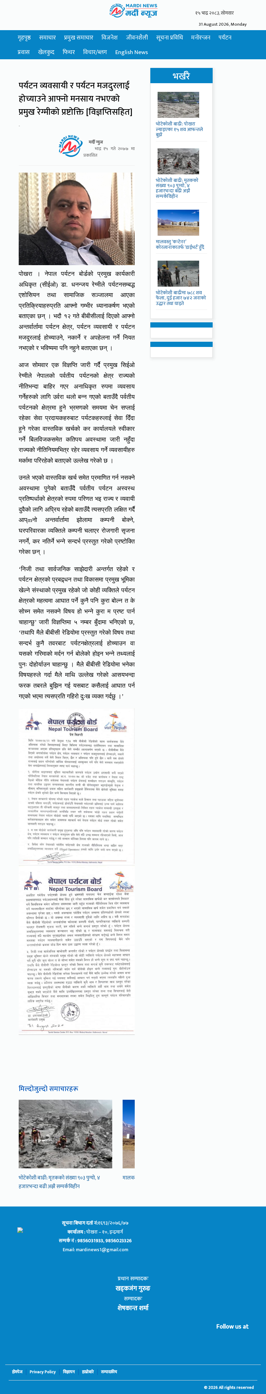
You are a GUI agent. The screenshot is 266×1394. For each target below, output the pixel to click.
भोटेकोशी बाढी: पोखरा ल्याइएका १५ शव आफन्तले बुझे (179, 129)
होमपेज (17, 1372)
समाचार (47, 38)
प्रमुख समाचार (78, 38)
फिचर (69, 52)
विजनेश (109, 38)
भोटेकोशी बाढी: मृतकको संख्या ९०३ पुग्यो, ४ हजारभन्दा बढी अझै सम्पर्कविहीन (59, 1182)
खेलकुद (46, 52)
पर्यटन (225, 38)
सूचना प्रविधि (169, 38)
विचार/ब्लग (95, 52)
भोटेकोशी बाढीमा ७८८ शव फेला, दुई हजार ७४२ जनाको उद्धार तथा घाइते (181, 298)
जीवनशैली (137, 38)
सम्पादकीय (109, 1372)
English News (131, 52)
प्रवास (24, 52)
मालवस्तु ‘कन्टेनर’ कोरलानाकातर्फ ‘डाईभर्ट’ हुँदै (180, 244)
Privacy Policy (43, 1372)
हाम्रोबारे (88, 1372)
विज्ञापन (69, 1372)
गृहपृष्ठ (24, 38)
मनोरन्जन (200, 38)
